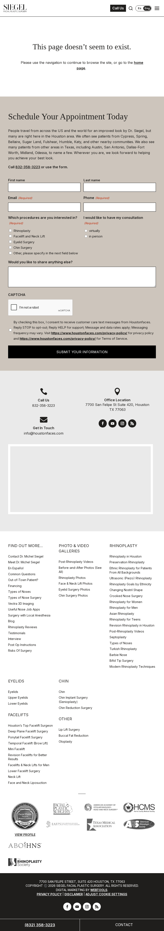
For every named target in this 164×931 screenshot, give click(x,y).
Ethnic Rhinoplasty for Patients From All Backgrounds (131, 570)
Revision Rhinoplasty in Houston (132, 625)
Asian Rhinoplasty (122, 613)
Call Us (118, 8)
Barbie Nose (118, 655)
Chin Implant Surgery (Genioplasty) (73, 700)
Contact (124, 925)
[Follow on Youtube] (112, 423)
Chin (62, 692)
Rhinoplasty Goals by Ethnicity (130, 584)
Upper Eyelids (18, 697)
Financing (15, 586)
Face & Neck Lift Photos (75, 583)
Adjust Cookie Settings (106, 894)
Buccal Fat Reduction (73, 735)
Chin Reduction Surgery (75, 708)
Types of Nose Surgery (24, 597)
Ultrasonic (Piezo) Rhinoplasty (131, 578)
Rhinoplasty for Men (124, 607)
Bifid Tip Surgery (121, 660)
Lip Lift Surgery (69, 729)
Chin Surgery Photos (73, 595)
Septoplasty (118, 637)
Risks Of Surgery (20, 650)
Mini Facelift (16, 749)
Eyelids (13, 692)
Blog (11, 621)
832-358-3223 (27, 167)
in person (95, 236)
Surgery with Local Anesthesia (29, 615)
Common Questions (21, 574)
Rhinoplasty (21, 231)
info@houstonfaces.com (43, 433)
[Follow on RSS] (132, 423)
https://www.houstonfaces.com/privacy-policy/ (89, 333)
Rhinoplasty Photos (72, 578)
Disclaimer (73, 894)
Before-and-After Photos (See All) (80, 570)
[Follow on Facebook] (103, 423)
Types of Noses (19, 591)
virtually (94, 231)
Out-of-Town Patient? (23, 580)
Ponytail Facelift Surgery (25, 737)
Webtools (98, 890)
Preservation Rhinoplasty (127, 562)
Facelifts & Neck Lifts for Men (28, 765)
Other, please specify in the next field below (45, 253)
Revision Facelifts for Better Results (27, 757)
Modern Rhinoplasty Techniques (132, 666)
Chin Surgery (22, 248)
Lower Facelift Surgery (24, 771)
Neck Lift (14, 777)
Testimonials (16, 633)
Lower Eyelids (18, 703)
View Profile (25, 834)
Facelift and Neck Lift (29, 236)
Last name (91, 180)
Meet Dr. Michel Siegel (24, 562)
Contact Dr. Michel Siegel (25, 556)
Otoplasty (65, 741)
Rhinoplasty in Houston (126, 556)
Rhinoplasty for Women (126, 602)
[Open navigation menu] (157, 8)
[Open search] (131, 8)
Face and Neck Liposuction (27, 783)
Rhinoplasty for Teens (125, 619)
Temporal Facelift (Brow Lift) (28, 743)
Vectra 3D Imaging (21, 603)
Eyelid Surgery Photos (74, 589)
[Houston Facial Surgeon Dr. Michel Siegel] (15, 8)
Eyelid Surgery (23, 242)
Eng (147, 8)
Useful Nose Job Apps (24, 609)
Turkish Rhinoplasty (123, 649)
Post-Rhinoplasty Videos (76, 562)
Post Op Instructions (22, 645)
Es (139, 8)
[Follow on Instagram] (122, 423)
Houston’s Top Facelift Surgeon (30, 725)
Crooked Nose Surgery (126, 596)
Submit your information (82, 352)
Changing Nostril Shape (126, 590)
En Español (15, 568)
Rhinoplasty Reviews (22, 627)
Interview (14, 639)
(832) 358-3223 (40, 925)
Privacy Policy (49, 894)
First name (16, 180)
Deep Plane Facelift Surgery (28, 731)
